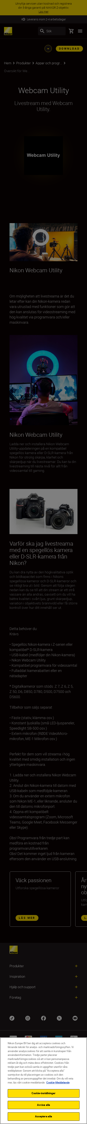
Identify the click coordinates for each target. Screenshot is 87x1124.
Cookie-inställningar (43, 1093)
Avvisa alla (43, 1105)
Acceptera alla (43, 1116)
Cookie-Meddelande (58, 1082)
